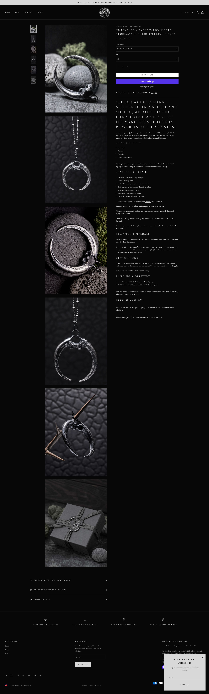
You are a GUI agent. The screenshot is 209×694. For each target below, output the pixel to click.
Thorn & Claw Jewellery (128, 26)
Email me (148, 202)
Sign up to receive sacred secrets (152, 307)
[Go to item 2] (33, 39)
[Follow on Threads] (23, 675)
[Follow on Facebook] (6, 675)
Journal (28, 12)
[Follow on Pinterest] (29, 675)
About (40, 12)
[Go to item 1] (33, 29)
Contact (7, 653)
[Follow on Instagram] (18, 675)
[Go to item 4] (33, 59)
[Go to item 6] (33, 80)
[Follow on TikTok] (40, 675)
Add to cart (147, 75)
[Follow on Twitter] (12, 675)
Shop (17, 12)
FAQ (6, 649)
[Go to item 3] (33, 49)
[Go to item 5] (33, 70)
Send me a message (139, 317)
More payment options (147, 87)
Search (7, 646)
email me (131, 271)
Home (8, 12)
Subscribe (185, 684)
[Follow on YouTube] (35, 675)
